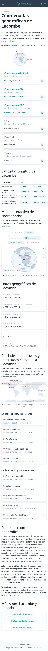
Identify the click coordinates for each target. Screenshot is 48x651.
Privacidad (38, 647)
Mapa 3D (29, 233)
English (9, 647)
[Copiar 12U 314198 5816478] (42, 129)
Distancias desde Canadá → (24, 621)
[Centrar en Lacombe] (44, 257)
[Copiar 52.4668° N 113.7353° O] (42, 97)
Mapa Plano (18, 233)
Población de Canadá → (24, 627)
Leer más (6, 226)
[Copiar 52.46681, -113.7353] (42, 81)
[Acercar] (44, 248)
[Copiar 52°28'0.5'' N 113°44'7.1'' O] (42, 113)
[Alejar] (44, 252)
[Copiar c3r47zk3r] (42, 161)
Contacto (17, 647)
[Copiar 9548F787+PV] (42, 145)
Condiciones (27, 647)
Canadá (6, 11)
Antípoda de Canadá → (24, 614)
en (45, 3)
